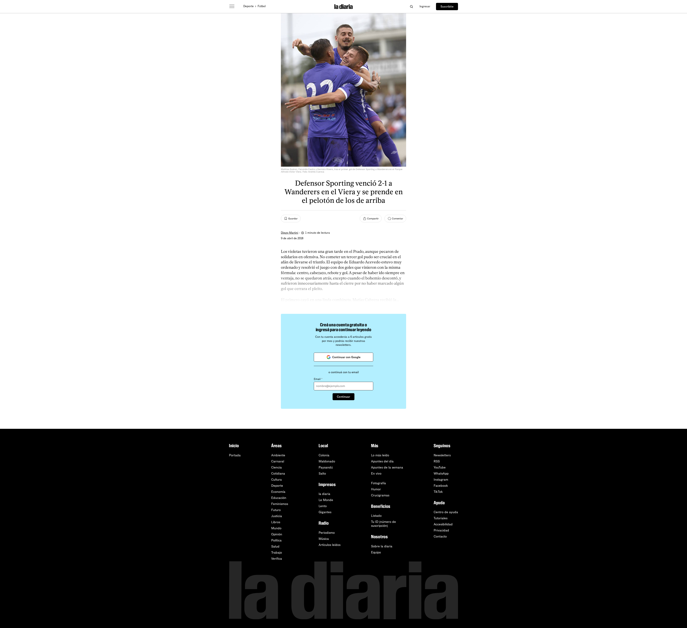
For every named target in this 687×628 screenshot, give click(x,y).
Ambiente (278, 455)
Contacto (440, 536)
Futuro (276, 510)
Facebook (441, 486)
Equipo (376, 552)
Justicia (276, 516)
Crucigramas (380, 495)
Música (324, 539)
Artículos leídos (329, 545)
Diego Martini (289, 232)
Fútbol (262, 6)
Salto (322, 473)
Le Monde (326, 500)
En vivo (376, 473)
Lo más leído (380, 455)
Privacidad (441, 530)
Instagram (441, 480)
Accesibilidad (443, 524)
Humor (376, 489)
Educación (278, 498)
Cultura (276, 480)
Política (276, 540)
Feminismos (279, 504)
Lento (323, 506)
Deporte (248, 6)
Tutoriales (440, 518)
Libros (275, 522)
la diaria (324, 494)
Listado (376, 516)
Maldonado (327, 461)
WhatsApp (441, 473)
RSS (437, 461)
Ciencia (276, 467)
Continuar (343, 396)
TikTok (438, 492)
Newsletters (442, 455)
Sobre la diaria (381, 546)
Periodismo (327, 533)
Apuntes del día (382, 461)
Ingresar (425, 6)
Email (318, 379)
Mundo (276, 528)
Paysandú (326, 467)
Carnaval (277, 461)
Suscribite (447, 6)
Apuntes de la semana (387, 467)
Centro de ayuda (446, 512)
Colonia (324, 455)
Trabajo (276, 553)
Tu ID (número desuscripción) (383, 524)
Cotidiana (278, 473)
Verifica (276, 559)
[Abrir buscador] (411, 6)
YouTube (440, 467)
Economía (278, 492)
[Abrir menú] (232, 6)
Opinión (276, 534)
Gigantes (325, 512)
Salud (275, 546)
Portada (235, 455)
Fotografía (378, 483)
